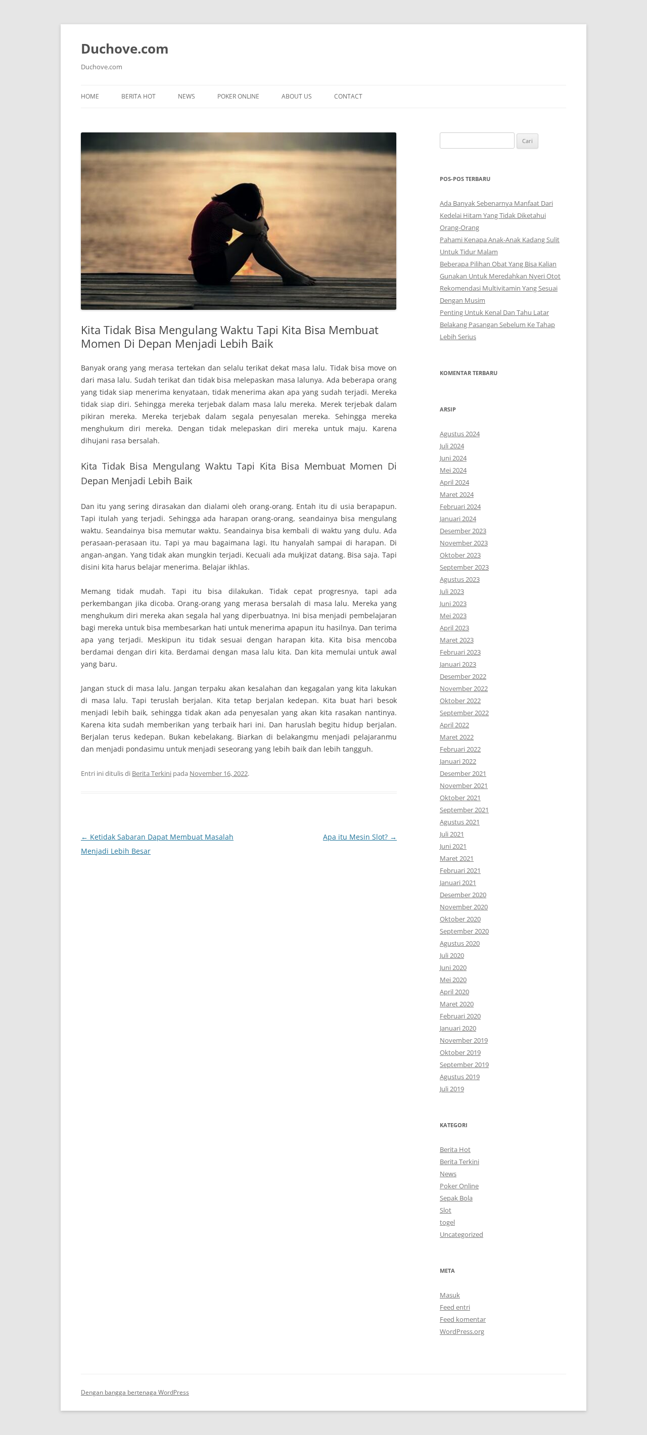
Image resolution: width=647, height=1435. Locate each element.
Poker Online (238, 96)
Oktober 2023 (460, 555)
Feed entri (455, 1307)
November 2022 (464, 688)
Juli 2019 (452, 1088)
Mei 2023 (453, 615)
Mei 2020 (453, 979)
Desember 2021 (463, 773)
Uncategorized (461, 1234)
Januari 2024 (458, 518)
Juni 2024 (453, 457)
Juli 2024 (452, 445)
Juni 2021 (453, 846)
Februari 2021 (460, 870)
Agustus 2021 (460, 821)
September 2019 (464, 1064)
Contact (348, 96)
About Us (297, 96)
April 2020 (454, 991)
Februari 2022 (460, 749)
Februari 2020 (460, 1016)
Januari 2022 (458, 761)
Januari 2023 (458, 664)
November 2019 (464, 1040)
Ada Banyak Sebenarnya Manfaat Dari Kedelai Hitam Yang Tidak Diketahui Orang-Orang (496, 215)
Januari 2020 (458, 1028)
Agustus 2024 (460, 433)
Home (90, 96)
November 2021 (464, 785)
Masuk (450, 1295)
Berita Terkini (151, 773)
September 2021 (464, 809)
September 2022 (464, 712)
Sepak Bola (456, 1197)
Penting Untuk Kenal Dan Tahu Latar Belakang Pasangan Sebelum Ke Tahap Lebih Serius (497, 324)
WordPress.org (462, 1331)
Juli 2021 (452, 834)
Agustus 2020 (460, 943)
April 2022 (454, 724)
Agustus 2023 (460, 579)
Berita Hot (138, 96)
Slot (445, 1210)
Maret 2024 (457, 494)
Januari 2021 (458, 882)
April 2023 (454, 627)
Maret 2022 (457, 737)
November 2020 (464, 906)
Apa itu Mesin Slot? (360, 837)
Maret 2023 (457, 639)
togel (447, 1222)
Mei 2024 (453, 470)
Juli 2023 (452, 591)
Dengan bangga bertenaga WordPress (135, 1392)
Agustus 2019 (460, 1076)
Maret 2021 (457, 858)
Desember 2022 (463, 676)
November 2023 (464, 542)
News (186, 96)
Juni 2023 (453, 603)
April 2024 (454, 482)
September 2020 (464, 931)
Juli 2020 (452, 955)
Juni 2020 (453, 967)
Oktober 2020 (460, 918)
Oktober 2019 (460, 1052)
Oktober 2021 (460, 797)
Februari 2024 (460, 506)
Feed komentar (463, 1319)
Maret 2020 (457, 1003)
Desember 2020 (463, 894)
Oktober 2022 (460, 700)
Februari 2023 (460, 652)
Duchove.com (125, 48)
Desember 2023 (463, 530)
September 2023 (464, 567)
